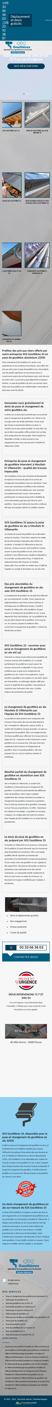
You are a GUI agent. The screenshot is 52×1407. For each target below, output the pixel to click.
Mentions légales (40, 1399)
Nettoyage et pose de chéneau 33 (19, 1310)
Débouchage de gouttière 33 (17, 1314)
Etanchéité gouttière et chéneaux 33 (20, 1307)
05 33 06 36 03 (5, 11)
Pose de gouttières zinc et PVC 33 (19, 1303)
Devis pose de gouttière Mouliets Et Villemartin (24, 1347)
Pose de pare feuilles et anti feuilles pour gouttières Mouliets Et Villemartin (27, 1350)
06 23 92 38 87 (5, 30)
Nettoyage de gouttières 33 (17, 1300)
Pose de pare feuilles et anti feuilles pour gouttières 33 (27, 1317)
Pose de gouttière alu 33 (15, 1324)
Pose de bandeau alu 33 (15, 1331)
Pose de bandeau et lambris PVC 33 (20, 1335)
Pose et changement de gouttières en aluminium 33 (26, 1296)
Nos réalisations (26, 66)
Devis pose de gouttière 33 (16, 1321)
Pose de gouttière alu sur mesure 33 (20, 1328)
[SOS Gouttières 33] (17, 48)
